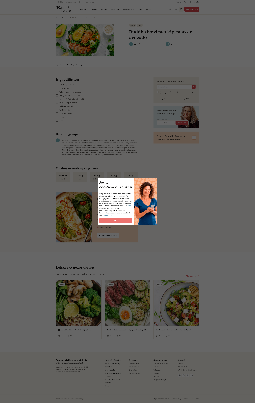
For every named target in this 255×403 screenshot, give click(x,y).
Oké (115, 221)
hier (129, 206)
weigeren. (108, 215)
